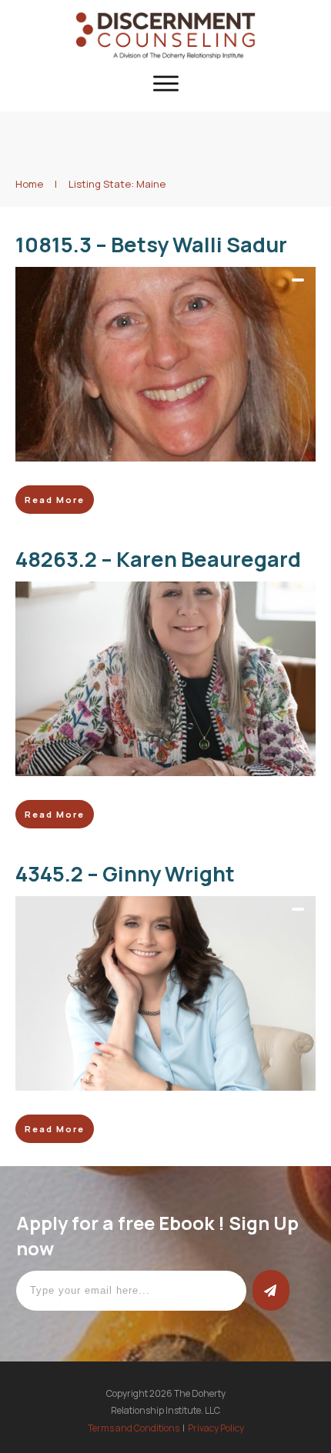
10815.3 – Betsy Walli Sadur (151, 244)
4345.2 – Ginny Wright (125, 873)
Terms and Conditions (133, 1428)
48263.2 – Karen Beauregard (158, 559)
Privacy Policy (216, 1428)
